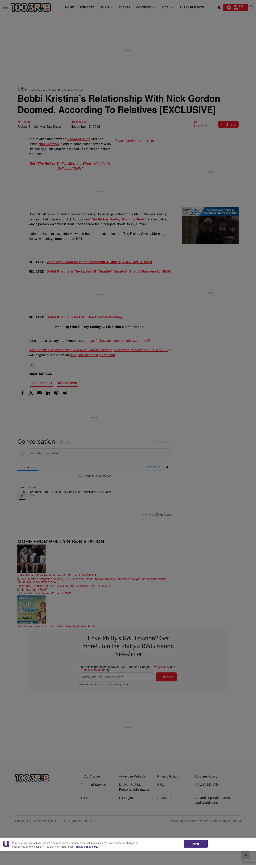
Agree (195, 843)
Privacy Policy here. (86, 846)
